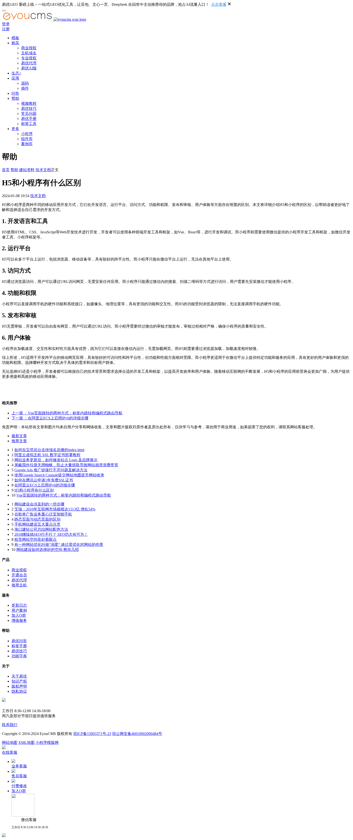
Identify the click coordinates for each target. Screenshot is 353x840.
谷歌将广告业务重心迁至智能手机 (43, 514)
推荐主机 (19, 585)
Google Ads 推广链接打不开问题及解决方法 (50, 470)
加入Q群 (19, 615)
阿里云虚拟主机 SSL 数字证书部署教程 (47, 455)
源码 (25, 83)
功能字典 (19, 656)
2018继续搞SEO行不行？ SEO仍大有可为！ (51, 534)
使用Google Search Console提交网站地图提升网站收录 (59, 475)
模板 (15, 38)
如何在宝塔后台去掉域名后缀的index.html (49, 450)
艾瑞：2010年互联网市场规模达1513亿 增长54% (54, 509)
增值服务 (19, 620)
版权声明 (19, 686)
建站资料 (27, 170)
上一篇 (67, 413)
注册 (6, 29)
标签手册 (19, 646)
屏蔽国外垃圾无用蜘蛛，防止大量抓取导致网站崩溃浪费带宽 (66, 465)
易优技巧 (29, 108)
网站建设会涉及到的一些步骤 (39, 504)
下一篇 (50, 418)
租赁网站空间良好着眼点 (35, 539)
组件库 (27, 139)
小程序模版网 (47, 742)
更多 (15, 129)
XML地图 (26, 742)
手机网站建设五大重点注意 (37, 524)
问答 (15, 93)
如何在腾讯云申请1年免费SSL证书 (43, 480)
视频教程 (29, 103)
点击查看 (218, 4)
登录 (6, 24)
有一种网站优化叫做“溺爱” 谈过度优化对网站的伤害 (58, 544)
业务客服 (19, 766)
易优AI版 (29, 68)
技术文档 (43, 170)
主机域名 (29, 53)
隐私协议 (19, 691)
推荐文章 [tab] (19, 441)
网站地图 (9, 742)
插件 (25, 88)
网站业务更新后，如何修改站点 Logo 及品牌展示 (55, 460)
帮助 (15, 98)
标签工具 (29, 124)
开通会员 (19, 575)
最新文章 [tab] (19, 436)
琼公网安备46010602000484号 (137, 734)
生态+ (16, 73)
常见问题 (29, 114)
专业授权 (29, 58)
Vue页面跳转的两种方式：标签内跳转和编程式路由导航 (63, 495)
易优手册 (29, 119)
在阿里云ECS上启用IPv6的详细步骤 (44, 485)
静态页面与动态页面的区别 (37, 519)
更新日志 (19, 605)
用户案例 (19, 610)
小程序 (27, 134)
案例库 (27, 144)
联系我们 (9, 725)
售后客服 (19, 776)
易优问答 (19, 641)
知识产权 (19, 681)
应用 (15, 78)
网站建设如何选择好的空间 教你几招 (47, 550)
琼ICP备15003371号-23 (92, 734)
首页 (6, 170)
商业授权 (29, 48)
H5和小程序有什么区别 (34, 490)
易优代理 (29, 63)
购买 (15, 43)
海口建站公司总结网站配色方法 (41, 529)
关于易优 (19, 676)
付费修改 (19, 786)
